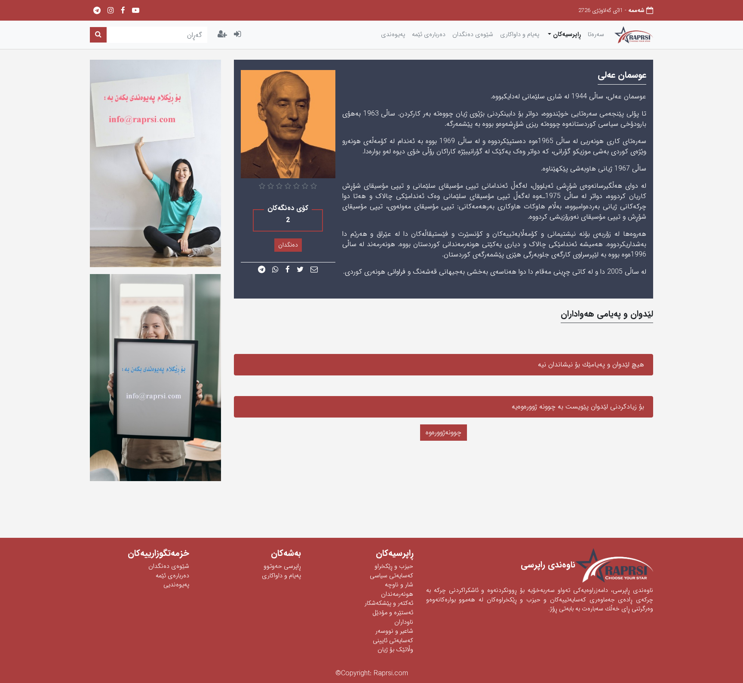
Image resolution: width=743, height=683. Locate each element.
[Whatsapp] (275, 270)
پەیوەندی (393, 35)
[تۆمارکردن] (222, 35)
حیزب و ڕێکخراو (394, 566)
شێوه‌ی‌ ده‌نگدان (472, 35)
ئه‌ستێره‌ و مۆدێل (392, 613)
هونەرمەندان (397, 594)
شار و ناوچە (399, 585)
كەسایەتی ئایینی (393, 641)
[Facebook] (123, 11)
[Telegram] (97, 11)
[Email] (314, 270)
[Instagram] (110, 11)
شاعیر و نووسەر (394, 631)
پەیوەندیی (176, 585)
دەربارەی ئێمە (172, 576)
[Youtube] (136, 11)
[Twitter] (300, 270)
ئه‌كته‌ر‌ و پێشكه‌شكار (389, 603)
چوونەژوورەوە (443, 432)
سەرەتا (596, 35)
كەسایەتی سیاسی (391, 576)
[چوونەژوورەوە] (237, 35)
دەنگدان (288, 245)
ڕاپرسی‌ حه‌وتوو (282, 566)
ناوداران (403, 622)
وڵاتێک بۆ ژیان (395, 650)
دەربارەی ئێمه (428, 35)
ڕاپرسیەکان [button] (566, 35)
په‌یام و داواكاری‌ (519, 35)
